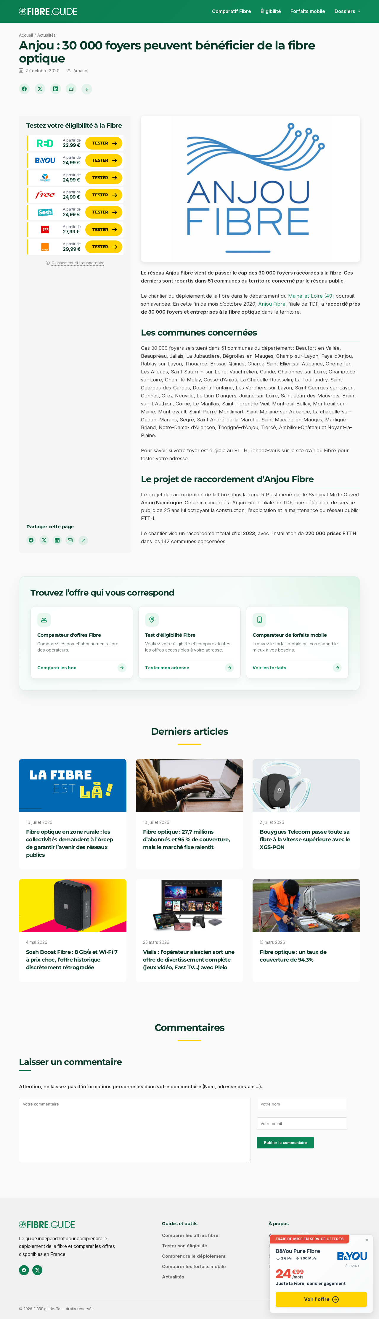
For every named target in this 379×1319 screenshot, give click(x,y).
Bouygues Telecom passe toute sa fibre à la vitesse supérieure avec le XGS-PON (305, 839)
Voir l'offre (317, 1299)
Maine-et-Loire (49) (311, 296)
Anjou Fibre (271, 304)
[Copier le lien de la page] (86, 89)
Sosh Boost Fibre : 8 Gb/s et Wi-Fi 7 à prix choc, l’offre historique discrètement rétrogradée (71, 960)
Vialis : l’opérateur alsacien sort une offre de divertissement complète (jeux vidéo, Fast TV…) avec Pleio (189, 960)
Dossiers (345, 11)
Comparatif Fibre (231, 11)
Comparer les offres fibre (190, 1235)
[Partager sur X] (40, 89)
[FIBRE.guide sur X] (37, 1270)
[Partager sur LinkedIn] (55, 89)
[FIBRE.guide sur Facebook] (24, 1270)
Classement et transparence (78, 262)
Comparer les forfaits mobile (194, 1266)
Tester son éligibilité (184, 1246)
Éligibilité (271, 11)
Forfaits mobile (307, 11)
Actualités (46, 35)
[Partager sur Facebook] (24, 89)
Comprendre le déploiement (193, 1256)
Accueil (26, 35)
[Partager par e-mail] (71, 89)
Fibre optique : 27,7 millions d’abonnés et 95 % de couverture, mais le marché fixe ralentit (186, 839)
